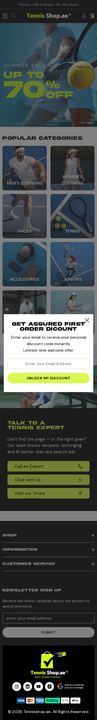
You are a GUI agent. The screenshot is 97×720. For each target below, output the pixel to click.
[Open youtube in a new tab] (38, 686)
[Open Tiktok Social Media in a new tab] (49, 686)
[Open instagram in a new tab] (16, 686)
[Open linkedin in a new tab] (27, 686)
